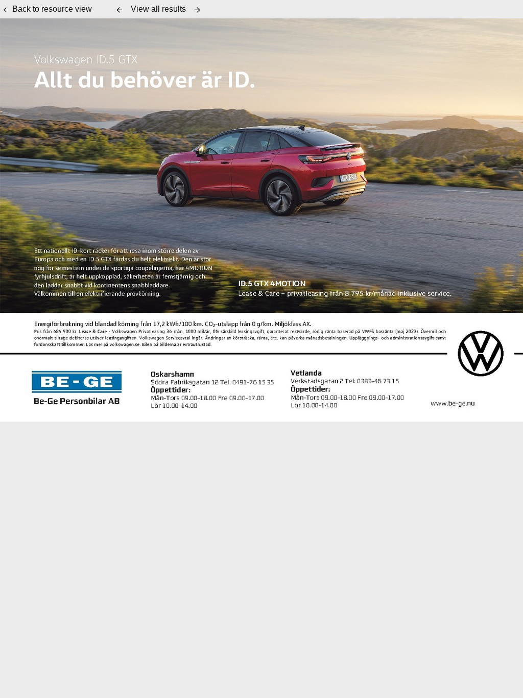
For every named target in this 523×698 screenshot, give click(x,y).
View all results (158, 9)
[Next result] (197, 10)
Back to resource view (52, 9)
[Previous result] (119, 10)
